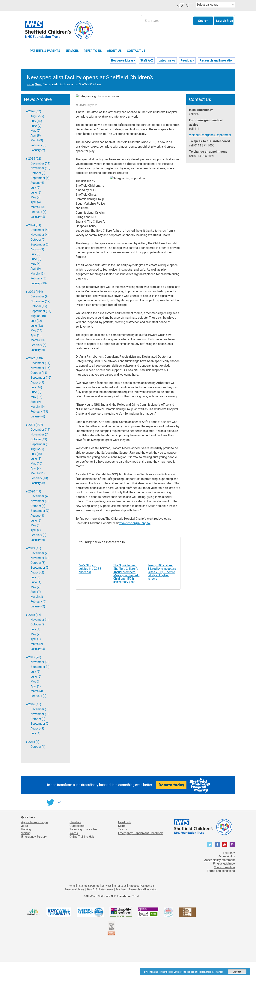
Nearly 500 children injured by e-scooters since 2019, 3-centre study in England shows (162, 572)
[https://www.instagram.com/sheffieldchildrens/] (232, 844)
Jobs (24, 826)
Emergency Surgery (34, 837)
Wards (74, 833)
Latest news (167, 60)
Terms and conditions (221, 871)
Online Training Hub (82, 837)
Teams (122, 829)
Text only (229, 853)
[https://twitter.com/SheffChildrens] (209, 844)
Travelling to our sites (83, 829)
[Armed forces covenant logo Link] (111, 928)
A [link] (178, 6)
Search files (224, 21)
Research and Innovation (216, 60)
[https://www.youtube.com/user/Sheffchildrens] (224, 844)
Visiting (26, 833)
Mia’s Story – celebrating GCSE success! (90, 568)
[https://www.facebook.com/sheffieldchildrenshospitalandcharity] (217, 844)
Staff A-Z (146, 60)
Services (72, 51)
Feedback (187, 60)
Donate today (171, 785)
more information (214, 971)
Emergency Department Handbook (140, 833)
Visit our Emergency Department (210, 135)
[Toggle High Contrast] (191, 6)
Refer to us (93, 51)
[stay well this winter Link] (58, 912)
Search (203, 21)
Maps (122, 826)
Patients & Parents (45, 51)
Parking (26, 829)
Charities (75, 822)
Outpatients (77, 826)
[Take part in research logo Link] (90, 912)
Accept (237, 971)
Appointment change (34, 822)
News (38, 84)
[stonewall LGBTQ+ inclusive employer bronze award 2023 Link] (187, 912)
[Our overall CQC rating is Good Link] (148, 912)
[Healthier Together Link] (34, 912)
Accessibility (226, 856)
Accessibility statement (219, 860)
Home (24, 51)
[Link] (168, 912)
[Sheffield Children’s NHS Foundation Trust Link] (203, 826)
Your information (224, 867)
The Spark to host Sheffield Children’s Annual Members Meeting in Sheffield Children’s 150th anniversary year (126, 573)
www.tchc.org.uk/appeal (134, 523)
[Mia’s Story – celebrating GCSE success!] (93, 555)
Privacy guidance (224, 863)
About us (114, 51)
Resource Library (123, 60)
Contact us (136, 51)
